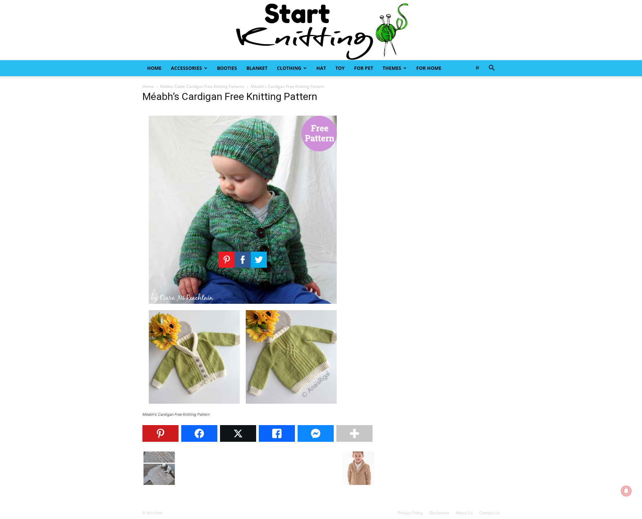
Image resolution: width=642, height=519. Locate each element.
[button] (492, 69)
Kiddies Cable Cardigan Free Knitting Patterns (202, 86)
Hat (321, 68)
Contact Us (489, 513)
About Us (464, 513)
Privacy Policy (410, 513)
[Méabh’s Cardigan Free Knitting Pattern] (242, 408)
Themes (392, 68)
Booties (227, 68)
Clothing (289, 68)
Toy (340, 68)
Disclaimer (439, 513)
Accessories (186, 68)
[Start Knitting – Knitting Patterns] (321, 30)
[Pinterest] (477, 68)
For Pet (363, 68)
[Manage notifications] (626, 491)
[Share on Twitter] (238, 433)
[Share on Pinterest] (160, 433)
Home (154, 68)
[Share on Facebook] (199, 433)
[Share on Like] (277, 433)
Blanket (257, 68)
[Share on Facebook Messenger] (316, 433)
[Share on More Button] (354, 433)
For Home (428, 68)
